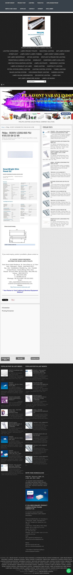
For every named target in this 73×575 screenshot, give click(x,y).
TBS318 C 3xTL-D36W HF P (58, 172)
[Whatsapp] (68, 570)
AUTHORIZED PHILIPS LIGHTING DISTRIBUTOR (47, 557)
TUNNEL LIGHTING (60, 69)
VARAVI (31, 571)
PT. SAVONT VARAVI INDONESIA (41, 573)
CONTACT (32, 8)
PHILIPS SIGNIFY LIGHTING (46, 571)
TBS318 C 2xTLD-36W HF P (58, 200)
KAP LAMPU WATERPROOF (16, 57)
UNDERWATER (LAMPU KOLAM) (41, 566)
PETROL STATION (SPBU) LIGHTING (18, 69)
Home (3, 127)
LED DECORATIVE (11, 564)
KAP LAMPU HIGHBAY (63, 51)
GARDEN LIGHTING (57, 72)
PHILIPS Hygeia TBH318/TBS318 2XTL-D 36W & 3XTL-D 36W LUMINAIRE (59, 153)
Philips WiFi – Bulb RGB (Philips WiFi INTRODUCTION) (15, 411)
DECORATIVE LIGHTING (42, 75)
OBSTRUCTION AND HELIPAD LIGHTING (27, 564)
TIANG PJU (40, 3)
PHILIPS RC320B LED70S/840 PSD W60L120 (40, 383)
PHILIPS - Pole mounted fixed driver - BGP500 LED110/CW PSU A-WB (60, 132)
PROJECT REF (22, 3)
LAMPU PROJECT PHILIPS (29, 51)
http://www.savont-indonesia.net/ (20, 287)
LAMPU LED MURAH (48, 78)
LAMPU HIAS (56, 75)
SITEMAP (40, 8)
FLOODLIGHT (38, 559)
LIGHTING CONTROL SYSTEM (41, 69)
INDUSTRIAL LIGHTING (46, 51)
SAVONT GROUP (9, 3)
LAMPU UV (63, 563)
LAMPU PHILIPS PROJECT (66, 557)
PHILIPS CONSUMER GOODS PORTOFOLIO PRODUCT (15, 398)
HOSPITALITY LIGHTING (54, 66)
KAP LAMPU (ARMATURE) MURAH (29, 78)
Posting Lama (35, 358)
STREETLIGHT (13, 54)
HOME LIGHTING (39, 66)
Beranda (20, 358)
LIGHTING (31, 3)
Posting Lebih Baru (5, 359)
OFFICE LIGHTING (33, 57)
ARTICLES (23, 8)
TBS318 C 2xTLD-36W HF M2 (58, 209)
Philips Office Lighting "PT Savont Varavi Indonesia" (36, 569)
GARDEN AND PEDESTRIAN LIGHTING (29, 563)
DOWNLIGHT (37, 60)
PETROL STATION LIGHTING (9, 566)
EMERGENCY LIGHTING (57, 63)
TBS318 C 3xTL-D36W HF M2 (58, 191)
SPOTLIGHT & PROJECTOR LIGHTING (53, 57)
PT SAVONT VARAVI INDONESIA (27, 557)
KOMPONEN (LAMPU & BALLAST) (54, 60)
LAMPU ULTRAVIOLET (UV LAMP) (21, 66)
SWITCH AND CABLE (11, 8)
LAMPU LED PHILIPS (40, 63)
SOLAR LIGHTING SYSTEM (17, 72)
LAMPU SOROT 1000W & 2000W (54, 54)
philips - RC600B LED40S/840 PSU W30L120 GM (40, 411)
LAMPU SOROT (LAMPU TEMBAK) (31, 54)
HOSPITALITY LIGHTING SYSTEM (59, 559)
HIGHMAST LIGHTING (19, 559)
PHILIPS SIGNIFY (14, 557)
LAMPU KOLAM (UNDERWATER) (23, 75)
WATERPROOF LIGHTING (25, 561)
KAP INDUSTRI (14, 561)
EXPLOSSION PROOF (52, 3)
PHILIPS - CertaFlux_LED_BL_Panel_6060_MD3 (16, 438)
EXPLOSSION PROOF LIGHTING (39, 72)
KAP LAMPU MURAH (54, 563)
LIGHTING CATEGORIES (10, 51)
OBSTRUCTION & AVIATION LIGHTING (20, 63)
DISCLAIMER (49, 8)
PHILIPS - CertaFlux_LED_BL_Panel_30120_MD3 (16, 384)
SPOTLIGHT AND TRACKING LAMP (40, 561)
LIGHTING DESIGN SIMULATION (59, 568)
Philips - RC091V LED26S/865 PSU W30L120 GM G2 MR (16, 134)
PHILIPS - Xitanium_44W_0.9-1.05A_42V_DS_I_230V (15, 452)
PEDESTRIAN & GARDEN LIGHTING (19, 60)
